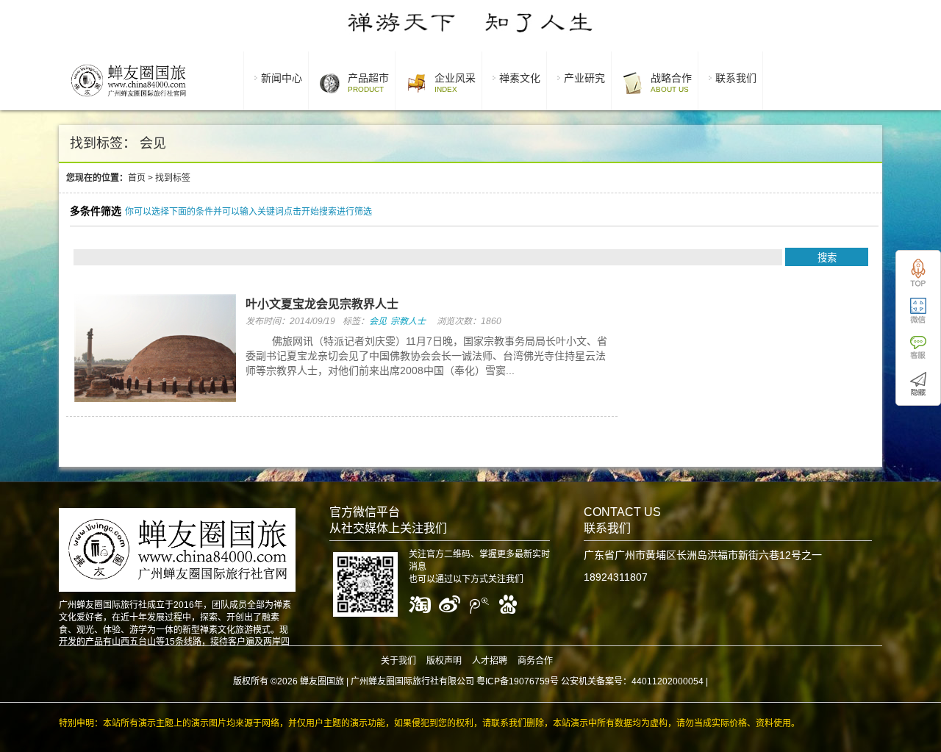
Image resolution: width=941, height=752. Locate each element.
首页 (137, 178)
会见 (378, 321)
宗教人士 (408, 321)
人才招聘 (489, 661)
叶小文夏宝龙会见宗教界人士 (322, 304)
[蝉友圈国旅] (128, 99)
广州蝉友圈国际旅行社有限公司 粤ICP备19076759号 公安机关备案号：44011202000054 (527, 681)
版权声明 (444, 661)
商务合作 (535, 661)
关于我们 (398, 661)
